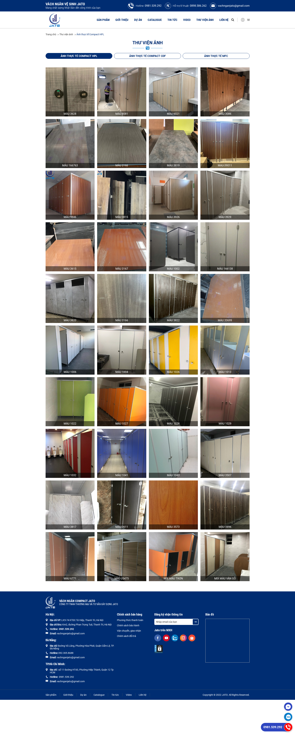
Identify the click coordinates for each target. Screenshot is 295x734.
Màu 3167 (121, 268)
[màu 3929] (225, 195)
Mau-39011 (225, 165)
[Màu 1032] (70, 453)
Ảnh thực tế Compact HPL (90, 34)
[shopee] (191, 637)
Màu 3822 (173, 320)
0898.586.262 (198, 5)
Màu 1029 (225, 423)
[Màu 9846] (70, 195)
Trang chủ (51, 34)
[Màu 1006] (70, 350)
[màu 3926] (173, 195)
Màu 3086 (225, 113)
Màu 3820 (70, 320)
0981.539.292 (153, 5)
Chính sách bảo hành (128, 625)
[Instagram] (183, 637)
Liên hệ (223, 20)
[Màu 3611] (121, 505)
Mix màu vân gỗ (225, 578)
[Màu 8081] (121, 91)
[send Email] (195, 622)
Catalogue (155, 20)
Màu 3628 (70, 113)
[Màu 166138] (225, 246)
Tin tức (172, 20)
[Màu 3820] (70, 298)
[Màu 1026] (173, 350)
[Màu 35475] (121, 556)
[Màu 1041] (121, 453)
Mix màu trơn (173, 578)
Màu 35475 (122, 578)
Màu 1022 (70, 423)
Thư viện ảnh (205, 20)
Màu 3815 (121, 217)
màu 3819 (173, 165)
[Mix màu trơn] (173, 556)
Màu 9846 (70, 217)
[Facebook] (157, 637)
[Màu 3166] (121, 143)
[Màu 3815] (121, 195)
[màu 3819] (173, 143)
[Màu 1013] (225, 350)
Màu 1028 (173, 423)
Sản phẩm (103, 20)
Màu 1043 (173, 475)
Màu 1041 (121, 475)
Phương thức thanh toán (130, 620)
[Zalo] (288, 717)
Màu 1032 (70, 475)
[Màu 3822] (173, 298)
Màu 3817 (70, 526)
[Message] (288, 706)
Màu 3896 (225, 526)
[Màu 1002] (173, 246)
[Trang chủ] (55, 20)
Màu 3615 (70, 268)
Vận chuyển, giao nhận (129, 630)
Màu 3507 (225, 475)
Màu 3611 (121, 526)
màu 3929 (225, 217)
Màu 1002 (173, 268)
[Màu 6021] (173, 91)
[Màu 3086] (225, 91)
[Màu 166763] (70, 143)
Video (187, 20)
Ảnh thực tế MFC (216, 56)
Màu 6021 (173, 113)
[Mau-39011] (225, 143)
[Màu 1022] (70, 401)
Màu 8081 (121, 113)
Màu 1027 (121, 423)
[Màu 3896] (225, 505)
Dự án (138, 20)
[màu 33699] (225, 298)
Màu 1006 (70, 372)
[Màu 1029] (225, 401)
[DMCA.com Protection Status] (158, 649)
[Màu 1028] (173, 401)
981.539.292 (67, 629)
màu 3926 (173, 217)
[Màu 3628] (70, 91)
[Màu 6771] (70, 556)
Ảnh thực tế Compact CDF (147, 56)
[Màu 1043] (173, 453)
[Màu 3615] (70, 246)
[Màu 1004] (121, 350)
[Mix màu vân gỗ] (225, 556)
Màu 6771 (70, 578)
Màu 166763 (70, 165)
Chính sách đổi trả (126, 636)
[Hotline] (288, 727)
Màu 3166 (121, 165)
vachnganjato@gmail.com (234, 5)
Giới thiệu (121, 20)
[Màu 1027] (121, 401)
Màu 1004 (121, 372)
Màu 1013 (225, 372)
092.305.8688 (65, 653)
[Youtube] (166, 637)
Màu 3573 (173, 526)
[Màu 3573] (173, 505)
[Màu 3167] (121, 246)
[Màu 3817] (70, 505)
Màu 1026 (173, 372)
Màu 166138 (225, 268)
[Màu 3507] (225, 453)
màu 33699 (225, 320)
